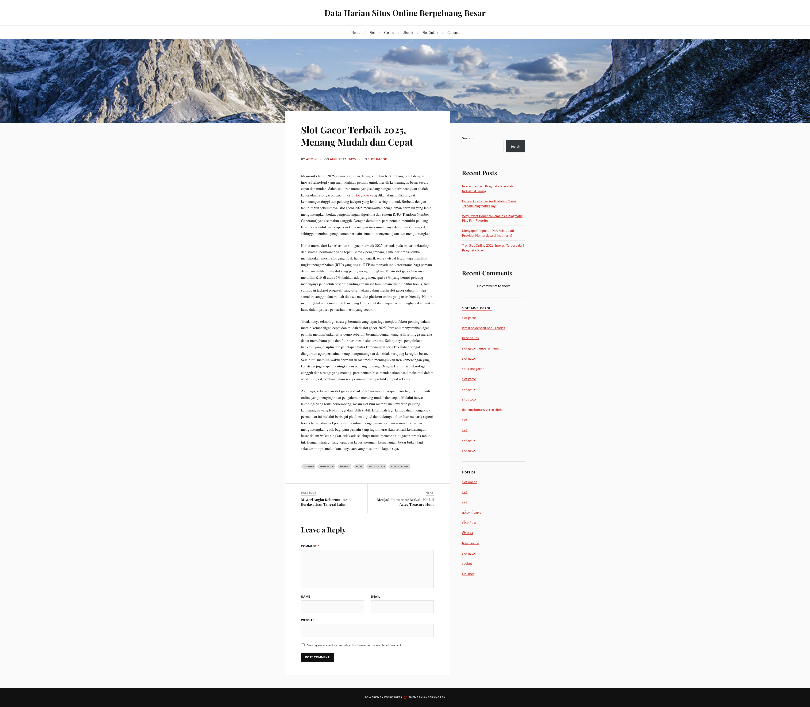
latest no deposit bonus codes (483, 328)
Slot (372, 32)
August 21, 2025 (343, 159)
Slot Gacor (377, 159)
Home (355, 32)
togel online (470, 543)
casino (309, 466)
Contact (453, 32)
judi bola (327, 466)
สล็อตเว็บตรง (471, 512)
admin (311, 159)
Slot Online (430, 32)
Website (307, 620)
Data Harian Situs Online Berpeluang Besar (405, 12)
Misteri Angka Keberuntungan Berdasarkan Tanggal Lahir (326, 502)
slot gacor (361, 195)
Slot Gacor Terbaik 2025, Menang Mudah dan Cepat (357, 135)
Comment (310, 546)
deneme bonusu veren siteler (483, 409)
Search (467, 138)
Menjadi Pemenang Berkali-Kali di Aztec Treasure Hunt (405, 502)
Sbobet (408, 32)
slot (359, 466)
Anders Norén (434, 697)
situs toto (469, 399)
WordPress (393, 697)
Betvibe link (470, 338)
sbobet (345, 466)
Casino (389, 32)
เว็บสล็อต (469, 522)
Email (377, 596)
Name (307, 596)
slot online (399, 466)
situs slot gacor (473, 369)
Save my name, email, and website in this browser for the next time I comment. (354, 645)
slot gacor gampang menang (482, 348)
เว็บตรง (467, 533)
